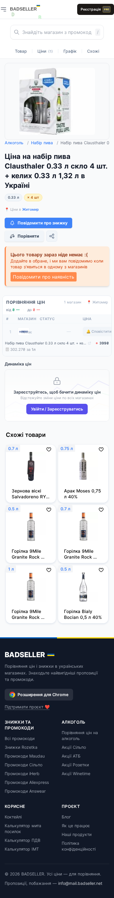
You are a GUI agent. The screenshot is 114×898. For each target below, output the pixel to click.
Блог (66, 816)
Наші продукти (76, 834)
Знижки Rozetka (21, 747)
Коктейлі (13, 816)
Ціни (45, 51)
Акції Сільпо (74, 747)
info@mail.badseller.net (80, 883)
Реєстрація (95, 9)
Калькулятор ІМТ (22, 849)
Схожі (93, 51)
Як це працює (76, 825)
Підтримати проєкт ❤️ (27, 706)
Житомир (30, 209)
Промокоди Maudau (25, 755)
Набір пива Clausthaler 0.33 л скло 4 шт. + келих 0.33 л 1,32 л (46, 343)
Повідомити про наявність (43, 277)
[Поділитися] (51, 236)
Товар (21, 51)
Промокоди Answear (25, 791)
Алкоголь (17, 142)
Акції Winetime (76, 773)
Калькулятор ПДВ (22, 840)
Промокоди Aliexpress (27, 782)
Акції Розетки (75, 764)
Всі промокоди (19, 738)
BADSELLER (25, 654)
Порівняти (28, 235)
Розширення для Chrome (43, 694)
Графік (70, 51)
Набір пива (44, 142)
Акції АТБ (71, 755)
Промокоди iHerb (22, 773)
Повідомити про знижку (43, 222)
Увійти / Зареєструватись (57, 408)
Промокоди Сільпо (23, 764)
